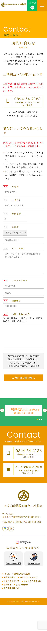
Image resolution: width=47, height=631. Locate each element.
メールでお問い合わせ (28, 469)
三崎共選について (11, 581)
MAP (37, 517)
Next (45, 410)
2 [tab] (39, 419)
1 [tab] (37, 419)
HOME (7, 574)
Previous (2, 410)
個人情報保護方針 (17, 359)
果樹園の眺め (9, 577)
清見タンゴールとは (29, 577)
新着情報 (7, 585)
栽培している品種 (22, 574)
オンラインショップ (32, 3)
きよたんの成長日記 (33, 581)
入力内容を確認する (23, 378)
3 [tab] (41, 419)
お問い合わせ (22, 585)
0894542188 (27, 98)
